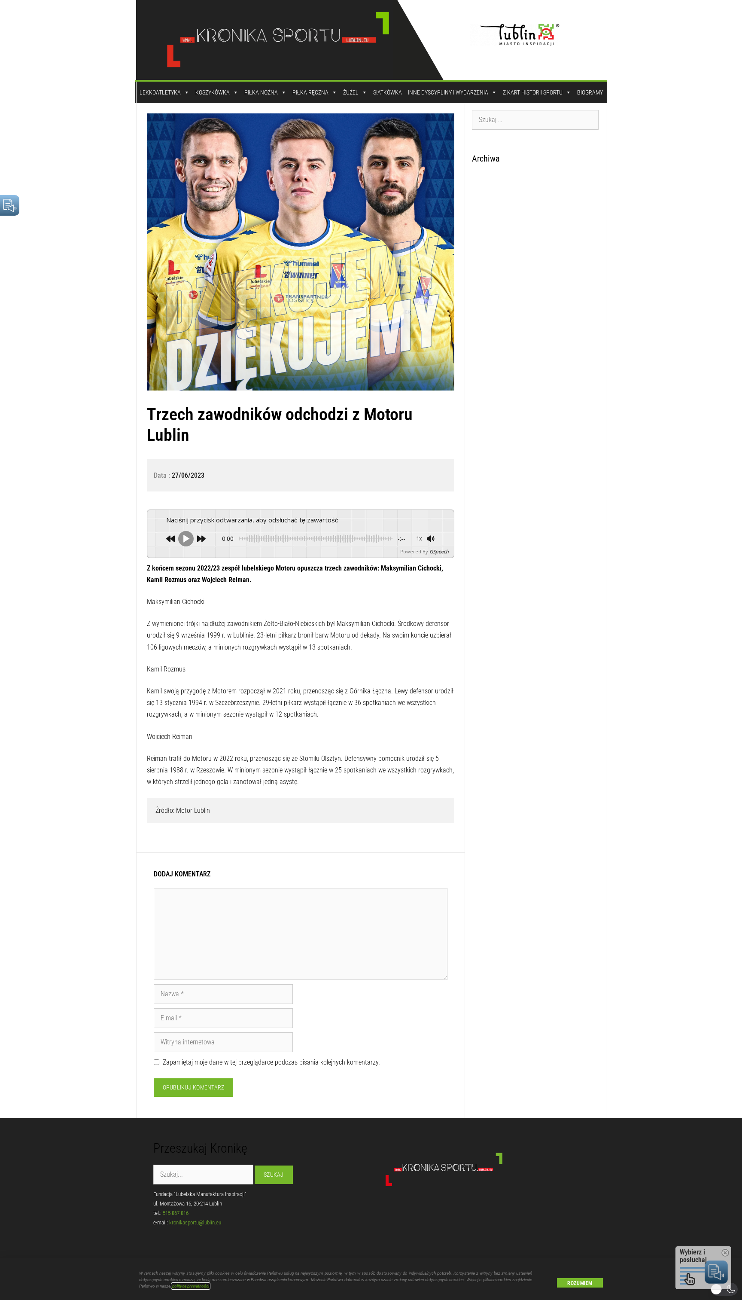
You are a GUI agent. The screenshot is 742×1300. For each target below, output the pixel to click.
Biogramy (590, 92)
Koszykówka (212, 92)
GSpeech (439, 551)
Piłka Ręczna (310, 92)
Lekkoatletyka (160, 92)
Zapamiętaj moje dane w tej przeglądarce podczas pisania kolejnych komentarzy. (271, 1062)
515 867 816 (176, 1213)
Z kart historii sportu (533, 92)
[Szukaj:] (535, 119)
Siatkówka (387, 92)
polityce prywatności (190, 1286)
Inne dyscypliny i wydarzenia (448, 92)
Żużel (351, 92)
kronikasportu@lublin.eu (195, 1222)
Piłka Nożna (261, 92)
